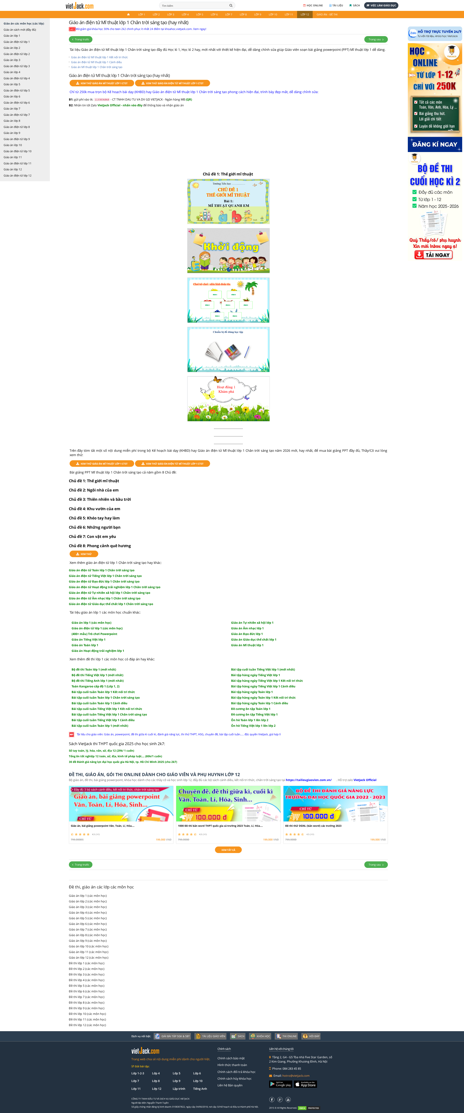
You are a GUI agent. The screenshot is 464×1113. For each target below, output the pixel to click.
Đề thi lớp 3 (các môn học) (86, 974)
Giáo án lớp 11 (13, 157)
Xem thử (86, 554)
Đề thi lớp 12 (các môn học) (87, 1025)
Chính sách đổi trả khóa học (237, 1072)
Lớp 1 (141, 14)
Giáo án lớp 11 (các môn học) (88, 952)
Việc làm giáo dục (383, 5)
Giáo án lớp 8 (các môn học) (88, 935)
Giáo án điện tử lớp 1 (17, 42)
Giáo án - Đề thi (327, 14)
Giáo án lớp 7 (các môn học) (88, 929)
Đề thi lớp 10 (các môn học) (87, 1014)
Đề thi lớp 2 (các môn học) (86, 969)
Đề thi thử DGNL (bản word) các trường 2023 (313, 825)
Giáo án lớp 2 (12, 48)
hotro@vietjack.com (296, 1076)
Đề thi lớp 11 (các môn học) (87, 1019)
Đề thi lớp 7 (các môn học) (86, 997)
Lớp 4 (185, 14)
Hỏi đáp (314, 1036)
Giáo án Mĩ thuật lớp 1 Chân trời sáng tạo (96, 67)
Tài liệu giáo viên (213, 1036)
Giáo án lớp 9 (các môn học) (88, 941)
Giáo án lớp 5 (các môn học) (88, 918)
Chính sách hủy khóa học (235, 1079)
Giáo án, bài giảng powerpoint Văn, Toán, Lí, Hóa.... (102, 825)
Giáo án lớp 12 (13, 169)
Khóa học (263, 1036)
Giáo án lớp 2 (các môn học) (88, 901)
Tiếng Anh (200, 1089)
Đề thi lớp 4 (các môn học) (86, 980)
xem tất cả (228, 850)
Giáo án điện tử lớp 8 (17, 127)
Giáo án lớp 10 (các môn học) (88, 946)
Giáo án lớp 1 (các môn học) (88, 896)
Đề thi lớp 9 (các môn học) (86, 1008)
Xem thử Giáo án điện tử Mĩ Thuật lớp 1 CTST (175, 83)
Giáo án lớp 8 (12, 120)
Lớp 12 (305, 14)
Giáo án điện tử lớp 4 (17, 78)
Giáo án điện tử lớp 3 (17, 66)
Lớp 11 (289, 14)
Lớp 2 (156, 14)
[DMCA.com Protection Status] (311, 1108)
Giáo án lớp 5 (12, 84)
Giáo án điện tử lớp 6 (17, 102)
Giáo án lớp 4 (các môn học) (88, 913)
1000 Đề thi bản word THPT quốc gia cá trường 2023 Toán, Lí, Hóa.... (220, 825)
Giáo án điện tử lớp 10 (18, 151)
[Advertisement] (228, 139)
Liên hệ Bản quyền (230, 1085)
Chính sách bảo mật (231, 1058)
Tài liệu (337, 5)
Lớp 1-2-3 (137, 1073)
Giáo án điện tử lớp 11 (18, 163)
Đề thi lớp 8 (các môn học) (86, 1003)
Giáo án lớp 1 (12, 35)
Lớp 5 (199, 14)
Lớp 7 (228, 14)
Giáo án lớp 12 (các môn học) (88, 958)
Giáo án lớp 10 (13, 145)
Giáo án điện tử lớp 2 (17, 54)
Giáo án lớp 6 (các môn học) (88, 924)
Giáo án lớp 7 (12, 108)
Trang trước (81, 39)
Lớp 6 (214, 14)
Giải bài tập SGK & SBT (175, 1036)
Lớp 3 (170, 14)
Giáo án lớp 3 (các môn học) (88, 907)
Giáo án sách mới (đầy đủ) (20, 29)
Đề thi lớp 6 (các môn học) (86, 991)
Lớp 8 (243, 14)
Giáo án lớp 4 (12, 72)
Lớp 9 (257, 14)
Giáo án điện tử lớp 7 (17, 114)
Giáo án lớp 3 (12, 60)
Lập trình (179, 1089)
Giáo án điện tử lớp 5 (17, 90)
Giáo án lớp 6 (12, 96)
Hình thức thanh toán (232, 1065)
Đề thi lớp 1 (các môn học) (86, 963)
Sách (356, 5)
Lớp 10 (273, 14)
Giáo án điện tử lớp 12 (18, 175)
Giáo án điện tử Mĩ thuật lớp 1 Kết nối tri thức (99, 57)
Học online (315, 5)
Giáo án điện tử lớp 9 (17, 139)
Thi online (290, 1036)
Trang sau (375, 39)
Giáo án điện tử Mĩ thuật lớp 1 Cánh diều (96, 62)
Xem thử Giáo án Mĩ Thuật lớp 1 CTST (104, 83)
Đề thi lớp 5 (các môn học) (86, 986)
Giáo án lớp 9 (12, 133)
